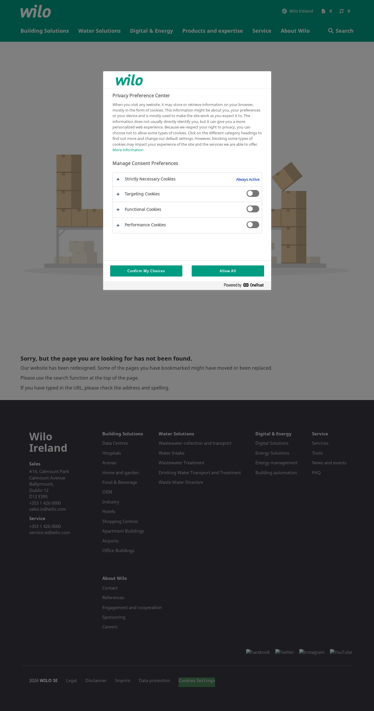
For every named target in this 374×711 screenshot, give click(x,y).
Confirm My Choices (146, 270)
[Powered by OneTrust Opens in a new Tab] (246, 286)
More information (127, 149)
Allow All (228, 270)
